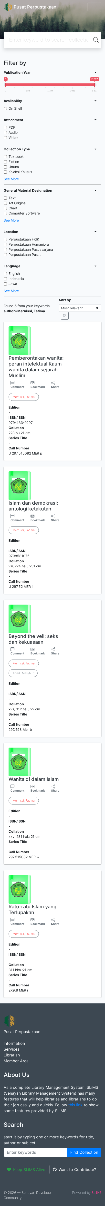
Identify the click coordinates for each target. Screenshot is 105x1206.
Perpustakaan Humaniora (29, 244)
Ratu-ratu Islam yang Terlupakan (32, 909)
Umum (14, 167)
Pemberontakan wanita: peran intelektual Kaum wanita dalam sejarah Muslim (36, 366)
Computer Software (24, 213)
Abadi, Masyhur (23, 673)
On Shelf (15, 108)
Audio (13, 132)
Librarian (12, 1055)
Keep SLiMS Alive (29, 1169)
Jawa (13, 284)
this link (75, 1104)
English (14, 273)
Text (12, 198)
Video (13, 137)
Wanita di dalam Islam (34, 779)
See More (11, 179)
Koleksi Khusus (20, 172)
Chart (13, 208)
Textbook (16, 156)
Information (14, 1043)
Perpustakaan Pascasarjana (31, 249)
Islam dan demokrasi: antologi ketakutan (33, 506)
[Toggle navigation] (94, 7)
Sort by (65, 300)
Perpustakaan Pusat (25, 254)
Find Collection (84, 1152)
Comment (17, 387)
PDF (12, 127)
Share (55, 387)
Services (11, 1049)
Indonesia (16, 279)
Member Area (16, 1060)
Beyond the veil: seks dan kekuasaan (33, 639)
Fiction (14, 162)
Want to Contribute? (77, 1169)
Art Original (17, 203)
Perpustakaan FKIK (24, 239)
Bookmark (38, 387)
